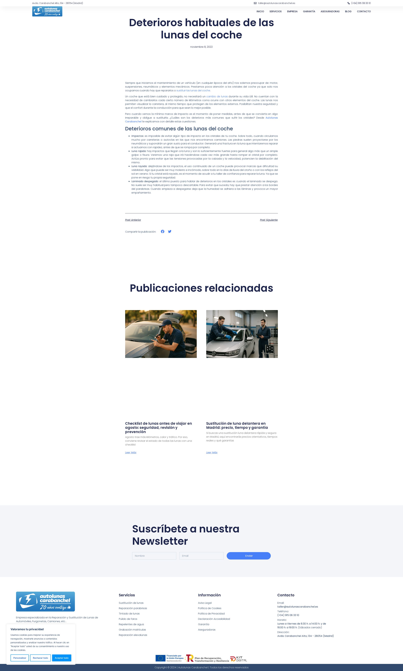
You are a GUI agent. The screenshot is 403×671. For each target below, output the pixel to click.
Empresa (292, 11)
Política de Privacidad (211, 613)
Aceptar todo (61, 658)
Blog (348, 11)
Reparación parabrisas (133, 608)
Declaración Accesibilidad (214, 619)
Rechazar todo (40, 658)
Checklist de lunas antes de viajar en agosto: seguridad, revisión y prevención (158, 427)
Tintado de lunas (129, 613)
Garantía (309, 11)
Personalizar (19, 658)
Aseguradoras (330, 11)
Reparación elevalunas (133, 635)
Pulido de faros (128, 619)
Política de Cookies (209, 608)
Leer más (130, 452)
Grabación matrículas (132, 629)
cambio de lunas (217, 96)
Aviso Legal (205, 603)
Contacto (364, 11)
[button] (163, 231)
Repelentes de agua (131, 624)
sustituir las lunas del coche (193, 90)
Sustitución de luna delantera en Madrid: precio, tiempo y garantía (237, 425)
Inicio (260, 11)
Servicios (276, 11)
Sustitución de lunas (131, 603)
